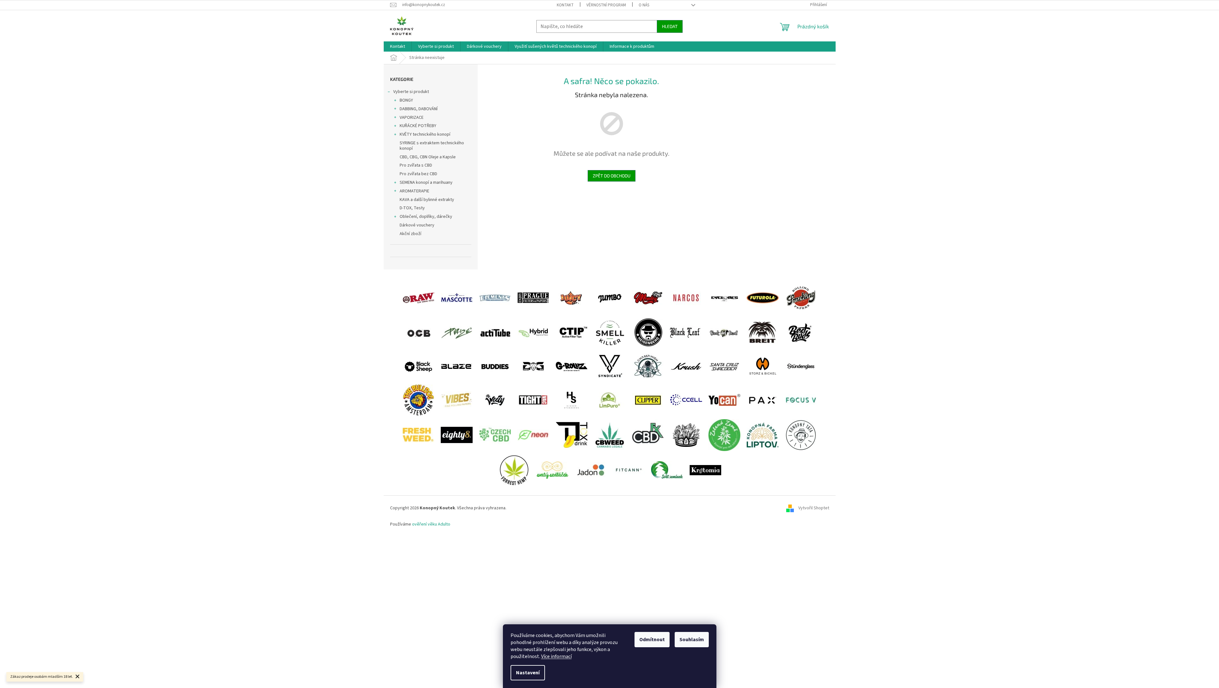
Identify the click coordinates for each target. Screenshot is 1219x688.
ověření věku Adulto (431, 524)
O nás (644, 5)
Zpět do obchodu (611, 175)
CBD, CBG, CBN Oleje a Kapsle (428, 157)
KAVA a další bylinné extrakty (427, 200)
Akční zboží (410, 234)
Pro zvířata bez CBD (418, 174)
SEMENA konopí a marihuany (426, 182)
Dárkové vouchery (417, 225)
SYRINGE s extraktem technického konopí (432, 146)
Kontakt (565, 5)
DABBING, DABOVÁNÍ (419, 109)
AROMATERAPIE (414, 191)
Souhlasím (691, 639)
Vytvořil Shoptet (813, 508)
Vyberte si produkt (411, 92)
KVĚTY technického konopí (425, 134)
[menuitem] (397, 46)
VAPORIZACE (412, 117)
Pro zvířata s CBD (416, 165)
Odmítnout (652, 639)
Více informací (556, 656)
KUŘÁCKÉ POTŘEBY (418, 126)
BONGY (406, 100)
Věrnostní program (606, 5)
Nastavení (528, 672)
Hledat (670, 26)
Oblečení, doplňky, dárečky (426, 216)
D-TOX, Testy (412, 208)
